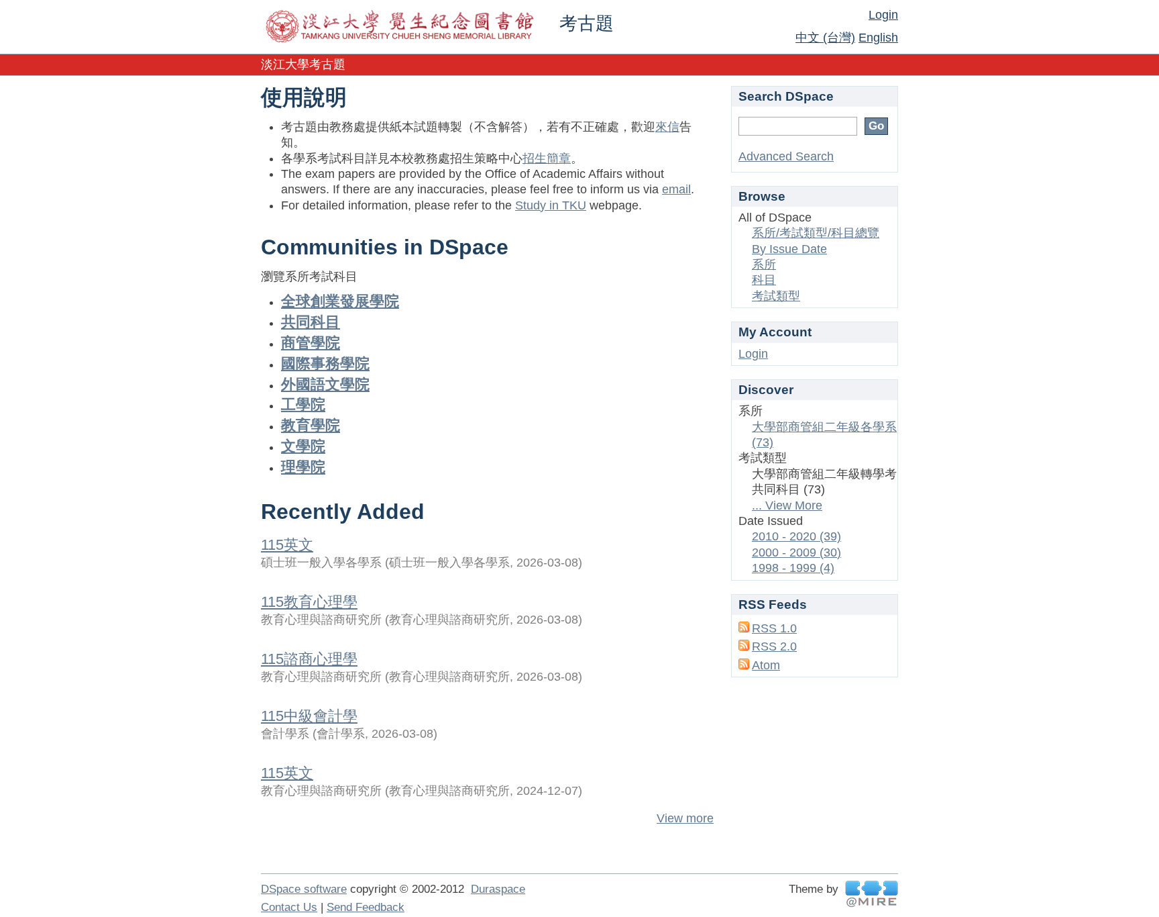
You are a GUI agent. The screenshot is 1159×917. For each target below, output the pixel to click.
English (878, 37)
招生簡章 (546, 158)
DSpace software (304, 889)
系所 (764, 264)
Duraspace (498, 889)
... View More (787, 505)
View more (685, 818)
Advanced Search (786, 156)
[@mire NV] (871, 893)
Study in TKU (550, 205)
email (676, 189)
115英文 (287, 544)
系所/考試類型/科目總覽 (815, 233)
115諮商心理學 (309, 658)
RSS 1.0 (774, 628)
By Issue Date (789, 249)
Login (883, 14)
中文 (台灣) (825, 37)
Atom (766, 665)
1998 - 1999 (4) (793, 568)
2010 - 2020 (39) (796, 536)
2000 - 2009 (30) (796, 552)
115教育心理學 (309, 601)
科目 (764, 280)
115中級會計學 (309, 716)
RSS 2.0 (774, 646)
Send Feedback (365, 907)
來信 (667, 127)
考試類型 (776, 296)
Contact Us (289, 907)
